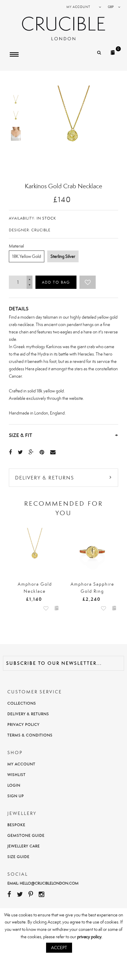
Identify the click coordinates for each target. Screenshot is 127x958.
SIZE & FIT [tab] (63, 435)
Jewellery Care (23, 846)
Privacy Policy (23, 724)
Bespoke (16, 824)
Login (13, 785)
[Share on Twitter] (20, 452)
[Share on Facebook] (10, 452)
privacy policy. (89, 936)
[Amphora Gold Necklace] (34, 552)
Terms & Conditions (30, 735)
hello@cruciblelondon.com (49, 883)
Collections (21, 703)
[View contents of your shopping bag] (113, 50)
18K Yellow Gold (26, 256)
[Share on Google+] (31, 452)
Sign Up (15, 795)
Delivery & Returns (44, 477)
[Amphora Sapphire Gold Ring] (92, 552)
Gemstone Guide (26, 835)
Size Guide (18, 856)
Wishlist (16, 774)
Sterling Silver (63, 256)
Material (16, 246)
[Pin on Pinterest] (42, 452)
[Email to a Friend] (53, 452)
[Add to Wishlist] (87, 282)
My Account (21, 764)
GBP (111, 7)
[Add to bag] (56, 607)
